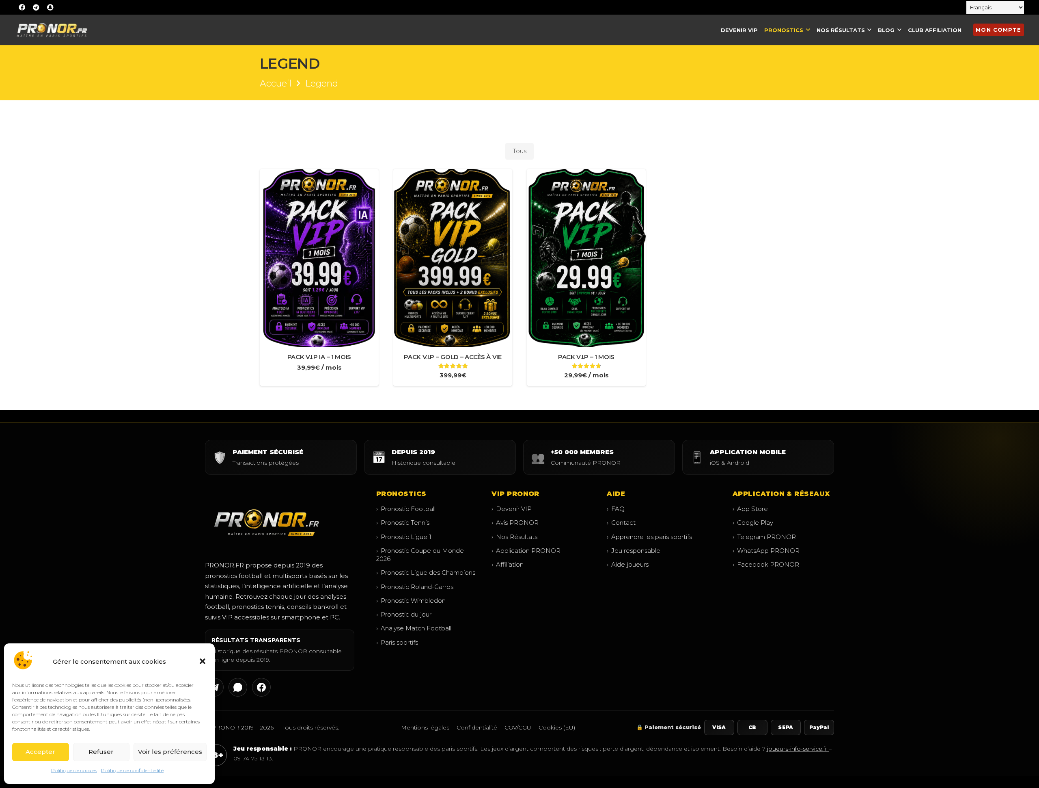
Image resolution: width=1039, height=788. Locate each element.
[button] (202, 661)
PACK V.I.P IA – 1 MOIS (319, 357)
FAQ (616, 509)
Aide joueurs (628, 564)
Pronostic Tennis (402, 522)
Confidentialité (477, 727)
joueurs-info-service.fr (798, 748)
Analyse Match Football (413, 628)
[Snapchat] (50, 7)
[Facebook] (21, 7)
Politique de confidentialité (132, 770)
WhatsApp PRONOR (766, 550)
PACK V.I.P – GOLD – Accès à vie (453, 357)
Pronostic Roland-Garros (414, 587)
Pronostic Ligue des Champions (425, 572)
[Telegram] (36, 7)
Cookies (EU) (557, 727)
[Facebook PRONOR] (261, 687)
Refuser (101, 752)
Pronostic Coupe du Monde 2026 (420, 555)
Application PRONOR (525, 550)
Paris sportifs (397, 642)
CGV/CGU (517, 727)
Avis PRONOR (515, 522)
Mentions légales (425, 727)
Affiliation (507, 564)
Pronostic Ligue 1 (403, 537)
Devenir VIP (511, 509)
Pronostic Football (405, 509)
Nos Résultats (514, 537)
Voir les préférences (170, 752)
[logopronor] (51, 30)
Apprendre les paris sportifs (649, 537)
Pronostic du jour (403, 614)
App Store (750, 509)
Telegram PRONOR (764, 537)
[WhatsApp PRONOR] (237, 687)
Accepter (40, 752)
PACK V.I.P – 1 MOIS (586, 357)
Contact (621, 522)
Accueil (275, 83)
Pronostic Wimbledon (411, 600)
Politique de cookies (74, 770)
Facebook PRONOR (766, 564)
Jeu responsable (633, 550)
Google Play (753, 522)
